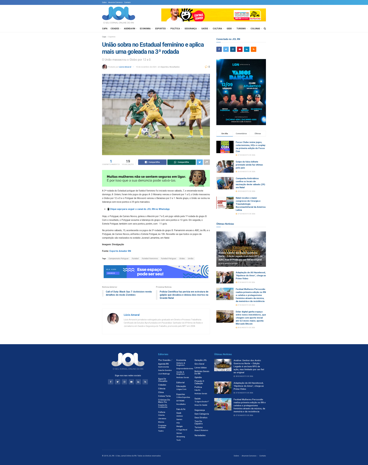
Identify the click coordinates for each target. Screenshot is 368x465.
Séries (179, 433)
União (190, 259)
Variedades (200, 435)
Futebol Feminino (150, 259)
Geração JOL (200, 360)
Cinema (161, 415)
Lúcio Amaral (125, 67)
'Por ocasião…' (165, 360)
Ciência (161, 388)
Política (175, 28)
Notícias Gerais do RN (201, 372)
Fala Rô (197, 390)
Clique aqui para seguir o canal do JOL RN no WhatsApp (140, 209)
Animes (179, 416)
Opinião (198, 377)
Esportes (160, 28)
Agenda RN (129, 28)
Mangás (179, 426)
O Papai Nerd (181, 430)
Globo (182, 259)
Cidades (115, 28)
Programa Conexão (162, 426)
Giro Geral (199, 364)
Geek (229, 28)
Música (161, 422)
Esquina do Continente (162, 406)
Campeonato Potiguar (119, 259)
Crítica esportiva (183, 397)
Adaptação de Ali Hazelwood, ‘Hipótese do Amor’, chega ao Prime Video (251, 275)
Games (179, 419)
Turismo (241, 28)
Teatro (161, 431)
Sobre (104, 2)
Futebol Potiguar (168, 259)
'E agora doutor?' (201, 402)
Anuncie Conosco (115, 2)
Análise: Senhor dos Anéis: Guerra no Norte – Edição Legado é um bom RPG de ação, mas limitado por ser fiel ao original (240, 256)
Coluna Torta (164, 396)
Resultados (174, 67)
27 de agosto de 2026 (246, 282)
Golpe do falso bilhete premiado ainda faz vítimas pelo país (249, 164)
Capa (104, 28)
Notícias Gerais (182, 378)
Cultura (217, 28)
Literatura (162, 419)
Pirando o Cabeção (199, 382)
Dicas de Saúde (200, 405)
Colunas (255, 28)
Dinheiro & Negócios (180, 364)
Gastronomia (163, 367)
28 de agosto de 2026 (229, 264)
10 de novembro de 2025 (146, 67)
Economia (145, 28)
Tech (178, 440)
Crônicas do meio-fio (164, 401)
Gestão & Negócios (180, 373)
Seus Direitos (200, 417)
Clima (161, 392)
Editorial (180, 382)
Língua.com (181, 389)
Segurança (191, 28)
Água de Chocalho (162, 380)
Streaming (180, 437)
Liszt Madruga (164, 374)
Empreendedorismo (184, 369)
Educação (181, 386)
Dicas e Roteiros (201, 430)
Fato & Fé (180, 409)
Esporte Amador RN (120, 251)
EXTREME (180, 401)
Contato (127, 2)
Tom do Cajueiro (198, 422)
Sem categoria (201, 414)
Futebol (135, 259)
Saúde (204, 28)
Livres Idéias (200, 367)
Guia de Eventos (165, 370)
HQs (178, 423)
